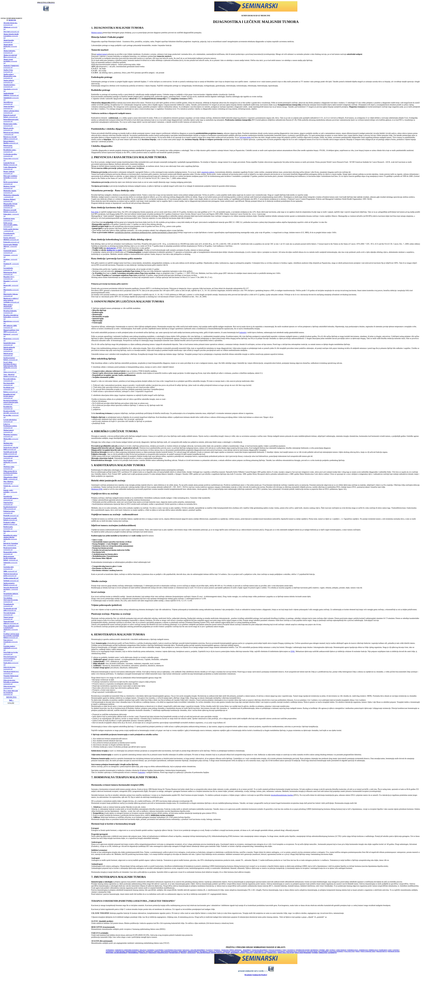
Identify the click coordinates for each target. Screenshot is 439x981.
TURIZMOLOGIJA (272, 952)
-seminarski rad (11, 31)
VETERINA (315, 952)
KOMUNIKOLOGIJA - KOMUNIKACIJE (357, 950)
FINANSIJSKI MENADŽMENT (260, 950)
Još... (11, 700)
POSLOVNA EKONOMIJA (336, 951)
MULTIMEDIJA (203, 951)
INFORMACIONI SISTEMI (302, 950)
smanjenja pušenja (207, 172)
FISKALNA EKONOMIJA (275, 950)
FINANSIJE (217, 950)
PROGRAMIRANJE (133, 952)
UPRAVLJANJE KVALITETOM (286, 952)
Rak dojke (95, 212)
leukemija (242, 332)
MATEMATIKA (149, 951)
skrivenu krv (111, 248)
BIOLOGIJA (143, 950)
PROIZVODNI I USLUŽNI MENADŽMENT (116, 952)
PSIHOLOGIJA (143, 952)
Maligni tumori (96, 33)
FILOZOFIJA (209, 950)
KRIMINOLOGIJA (373, 950)
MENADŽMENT (183, 951)
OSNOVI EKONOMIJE (270, 951)
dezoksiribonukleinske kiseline (282, 795)
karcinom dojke (245, 137)
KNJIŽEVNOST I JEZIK (385, 950)
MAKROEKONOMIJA (131, 951)
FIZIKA (284, 950)
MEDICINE (12, 20)
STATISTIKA (249, 952)
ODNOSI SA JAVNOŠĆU (215, 951)
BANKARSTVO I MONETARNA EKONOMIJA (127, 950)
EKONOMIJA (150, 950)
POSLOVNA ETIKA (349, 951)
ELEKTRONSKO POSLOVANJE (173, 950)
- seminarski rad (11, 24)
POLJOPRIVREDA (323, 951)
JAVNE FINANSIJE (341, 950)
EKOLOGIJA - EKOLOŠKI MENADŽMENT (194, 950)
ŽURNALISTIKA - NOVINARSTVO (328, 952)
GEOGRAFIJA (291, 950)
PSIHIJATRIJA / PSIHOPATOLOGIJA (158, 952)
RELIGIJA (183, 952)
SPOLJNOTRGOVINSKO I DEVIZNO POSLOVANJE (211, 952)
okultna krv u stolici (114, 250)
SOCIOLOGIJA (191, 952)
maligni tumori (101, 54)
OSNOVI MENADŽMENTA (256, 951)
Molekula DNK (97, 489)
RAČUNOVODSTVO (174, 952)
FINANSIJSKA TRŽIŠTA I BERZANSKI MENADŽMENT (236, 950)
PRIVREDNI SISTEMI (393, 951)
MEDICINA (11, 697)
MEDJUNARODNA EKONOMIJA (169, 951)
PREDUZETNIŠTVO (381, 951)
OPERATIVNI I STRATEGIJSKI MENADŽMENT (236, 951)
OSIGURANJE (281, 951)
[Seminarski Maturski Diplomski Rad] (255, 11)
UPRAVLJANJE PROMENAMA (303, 952)
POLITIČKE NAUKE (312, 951)
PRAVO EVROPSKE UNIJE (368, 951)
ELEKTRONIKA (159, 950)
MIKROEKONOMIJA (193, 951)
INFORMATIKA (314, 950)
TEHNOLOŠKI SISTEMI (260, 952)
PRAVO (358, 951)
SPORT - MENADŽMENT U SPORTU (235, 952)
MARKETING (141, 951)
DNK (293, 651)
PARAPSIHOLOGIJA (291, 951)
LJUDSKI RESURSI (119, 951)
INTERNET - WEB (324, 950)
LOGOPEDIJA (109, 951)
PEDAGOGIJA (302, 951)
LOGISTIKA (396, 950)
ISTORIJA (332, 950)
